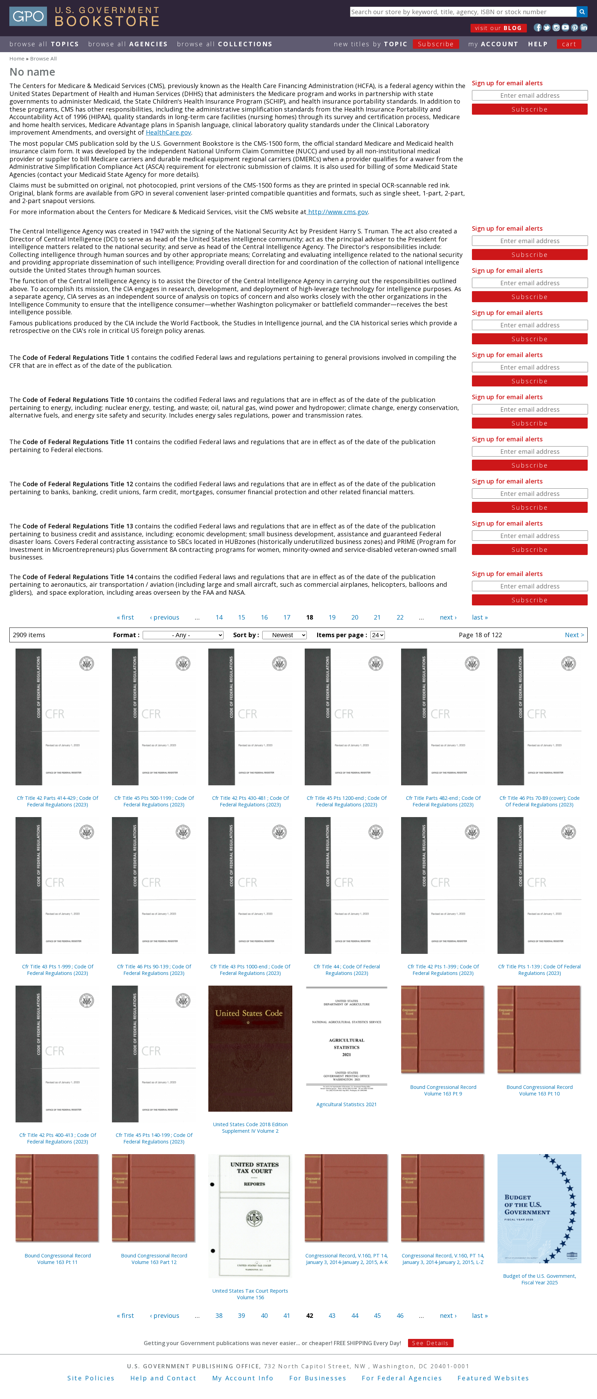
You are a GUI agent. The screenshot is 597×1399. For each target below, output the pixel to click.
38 (219, 1315)
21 (377, 617)
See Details (430, 1343)
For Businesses (318, 1378)
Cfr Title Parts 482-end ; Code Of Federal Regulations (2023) (443, 801)
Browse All (44, 44)
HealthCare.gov (168, 132)
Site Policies (91, 1378)
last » (480, 617)
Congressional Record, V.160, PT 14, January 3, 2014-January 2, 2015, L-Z (443, 1258)
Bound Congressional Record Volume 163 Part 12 (154, 1258)
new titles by (394, 44)
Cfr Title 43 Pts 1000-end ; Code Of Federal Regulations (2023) (250, 969)
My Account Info (243, 1378)
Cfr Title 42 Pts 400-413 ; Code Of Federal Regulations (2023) (57, 1138)
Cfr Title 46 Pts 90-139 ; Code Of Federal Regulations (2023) (154, 969)
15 (241, 617)
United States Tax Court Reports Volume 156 (250, 1294)
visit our (498, 28)
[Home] (87, 24)
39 (241, 1315)
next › (448, 617)
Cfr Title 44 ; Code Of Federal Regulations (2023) (347, 969)
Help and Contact (163, 1378)
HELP (538, 44)
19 (332, 617)
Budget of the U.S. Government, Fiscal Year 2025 (539, 1279)
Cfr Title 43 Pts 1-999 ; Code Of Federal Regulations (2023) (57, 969)
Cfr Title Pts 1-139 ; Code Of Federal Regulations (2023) (539, 969)
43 (332, 1315)
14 (219, 617)
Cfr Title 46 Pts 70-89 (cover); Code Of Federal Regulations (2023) (540, 801)
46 (400, 1315)
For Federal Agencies (402, 1378)
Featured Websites (493, 1378)
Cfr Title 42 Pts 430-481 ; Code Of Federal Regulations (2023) (250, 801)
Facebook (538, 27)
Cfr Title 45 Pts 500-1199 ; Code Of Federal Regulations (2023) (154, 801)
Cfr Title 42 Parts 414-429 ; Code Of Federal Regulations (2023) (57, 801)
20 (354, 617)
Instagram (556, 27)
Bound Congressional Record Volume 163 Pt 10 (539, 1090)
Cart (569, 44)
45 (377, 1315)
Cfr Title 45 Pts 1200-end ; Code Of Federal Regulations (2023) (347, 801)
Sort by (245, 635)
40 (264, 1315)
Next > (574, 635)
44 (354, 1315)
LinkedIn (584, 27)
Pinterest (575, 27)
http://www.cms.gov (337, 212)
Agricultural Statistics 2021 (346, 1104)
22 (400, 617)
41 (286, 1315)
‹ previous (164, 617)
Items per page (341, 635)
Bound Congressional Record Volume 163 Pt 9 (443, 1090)
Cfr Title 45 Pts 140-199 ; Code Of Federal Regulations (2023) (154, 1138)
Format (125, 635)
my (493, 44)
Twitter (547, 27)
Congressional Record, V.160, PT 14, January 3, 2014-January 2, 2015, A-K (346, 1258)
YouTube (565, 27)
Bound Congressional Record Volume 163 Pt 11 (58, 1258)
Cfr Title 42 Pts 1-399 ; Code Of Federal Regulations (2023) (443, 969)
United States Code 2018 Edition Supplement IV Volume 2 (250, 1127)
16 (264, 617)
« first (125, 617)
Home (17, 58)
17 (286, 617)
